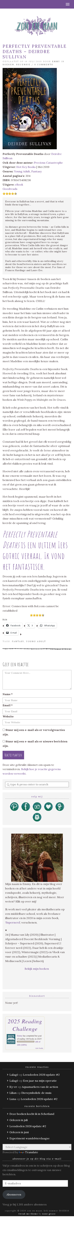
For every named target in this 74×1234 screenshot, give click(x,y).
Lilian (13, 1092)
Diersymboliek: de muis (36, 1092)
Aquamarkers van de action (40, 1087)
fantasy (18, 641)
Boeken (8, 64)
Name (8, 694)
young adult (36, 641)
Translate (31, 1152)
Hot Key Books (26, 167)
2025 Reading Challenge (25, 1024)
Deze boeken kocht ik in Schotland (31, 1114)
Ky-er (13, 1087)
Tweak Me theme (28, 1214)
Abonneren (14, 1194)
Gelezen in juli (18, 1120)
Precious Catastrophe (48, 162)
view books (39, 1048)
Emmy (56, 61)
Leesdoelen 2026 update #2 (41, 1074)
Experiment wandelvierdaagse (29, 1138)
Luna (12, 1099)
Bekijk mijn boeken (37, 968)
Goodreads (10, 189)
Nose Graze (49, 1214)
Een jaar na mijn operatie (40, 1080)
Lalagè (13, 1074)
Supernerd (13, 922)
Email (8, 705)
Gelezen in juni (19, 1132)
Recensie (23, 64)
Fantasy (36, 171)
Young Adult (22, 171)
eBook (19, 184)
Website (8, 716)
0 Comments (43, 64)
